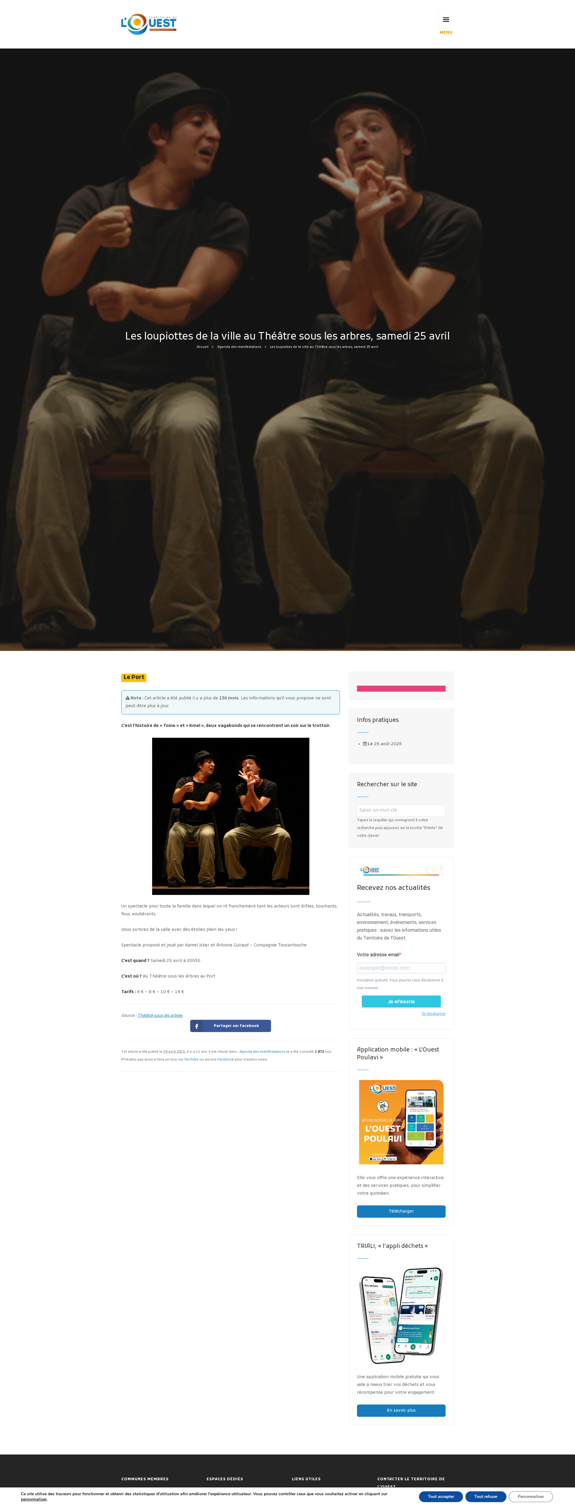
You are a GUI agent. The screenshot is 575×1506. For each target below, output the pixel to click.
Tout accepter (441, 1496)
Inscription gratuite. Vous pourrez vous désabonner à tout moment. (400, 984)
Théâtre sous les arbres (160, 1015)
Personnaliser (531, 1496)
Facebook (225, 1059)
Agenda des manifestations (239, 347)
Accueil (202, 347)
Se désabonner (434, 1014)
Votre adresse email (378, 954)
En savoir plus (401, 1410)
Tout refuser (485, 1496)
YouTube (191, 1059)
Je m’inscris (401, 1001)
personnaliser (34, 1499)
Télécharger (401, 1211)
